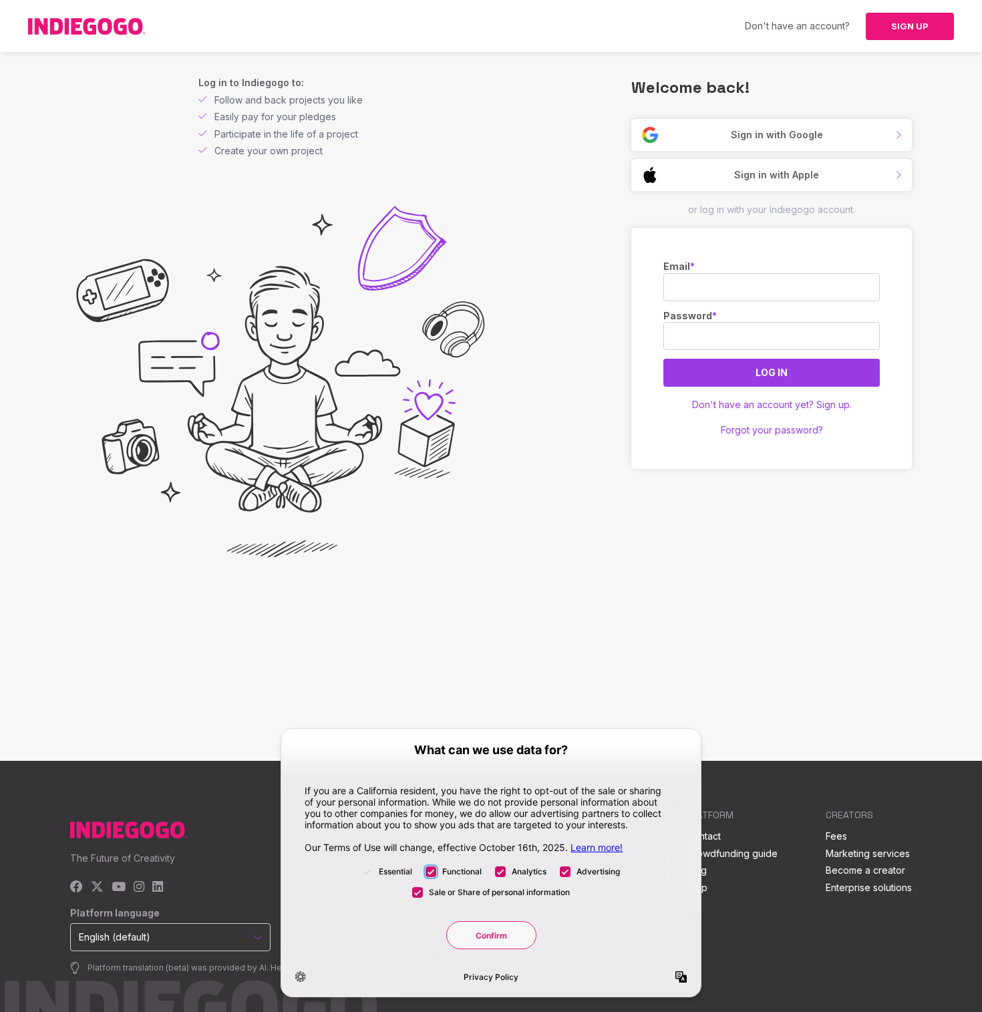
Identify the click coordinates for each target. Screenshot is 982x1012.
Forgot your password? (772, 430)
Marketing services (868, 853)
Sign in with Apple (776, 174)
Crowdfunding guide (732, 853)
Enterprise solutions (869, 887)
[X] (97, 887)
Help (697, 887)
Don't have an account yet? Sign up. (772, 404)
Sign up (910, 26)
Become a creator (865, 870)
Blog (697, 870)
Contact (704, 836)
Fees (836, 836)
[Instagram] (139, 887)
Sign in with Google (777, 134)
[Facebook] (76, 887)
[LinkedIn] (157, 887)
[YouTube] (119, 887)
